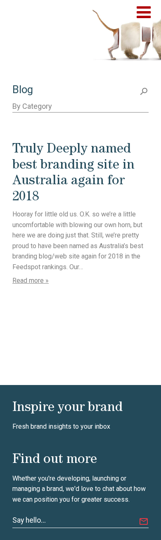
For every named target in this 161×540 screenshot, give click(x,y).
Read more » (30, 280)
